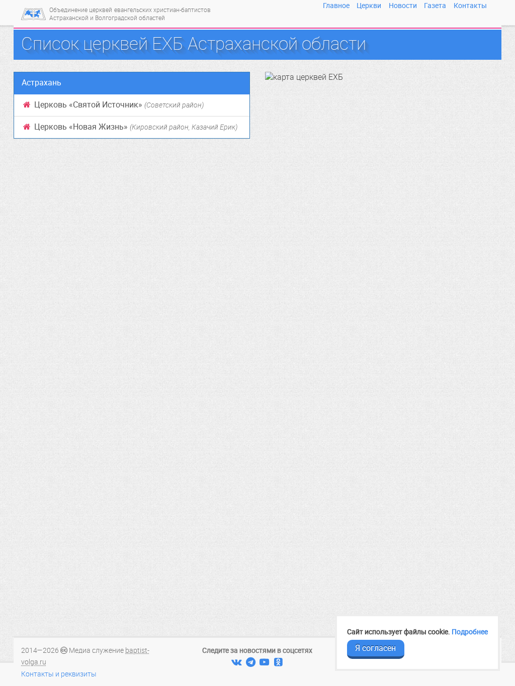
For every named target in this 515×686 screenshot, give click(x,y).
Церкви (369, 5)
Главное (336, 5)
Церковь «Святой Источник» (118, 104)
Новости (403, 5)
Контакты (470, 5)
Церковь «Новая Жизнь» (134, 127)
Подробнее (470, 632)
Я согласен (375, 648)
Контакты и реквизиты (59, 674)
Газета (435, 5)
